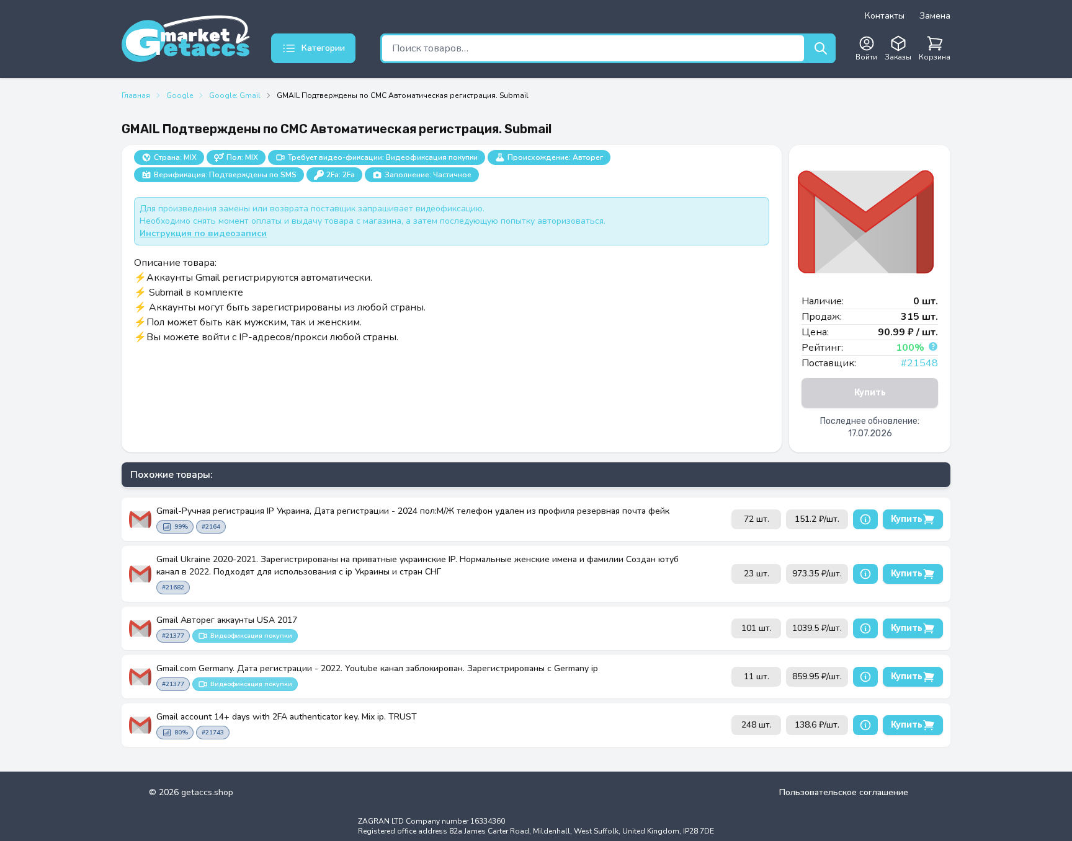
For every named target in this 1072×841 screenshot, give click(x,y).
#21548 (919, 363)
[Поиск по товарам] (821, 48)
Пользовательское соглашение (843, 792)
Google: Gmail (235, 95)
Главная (136, 95)
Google (179, 95)
